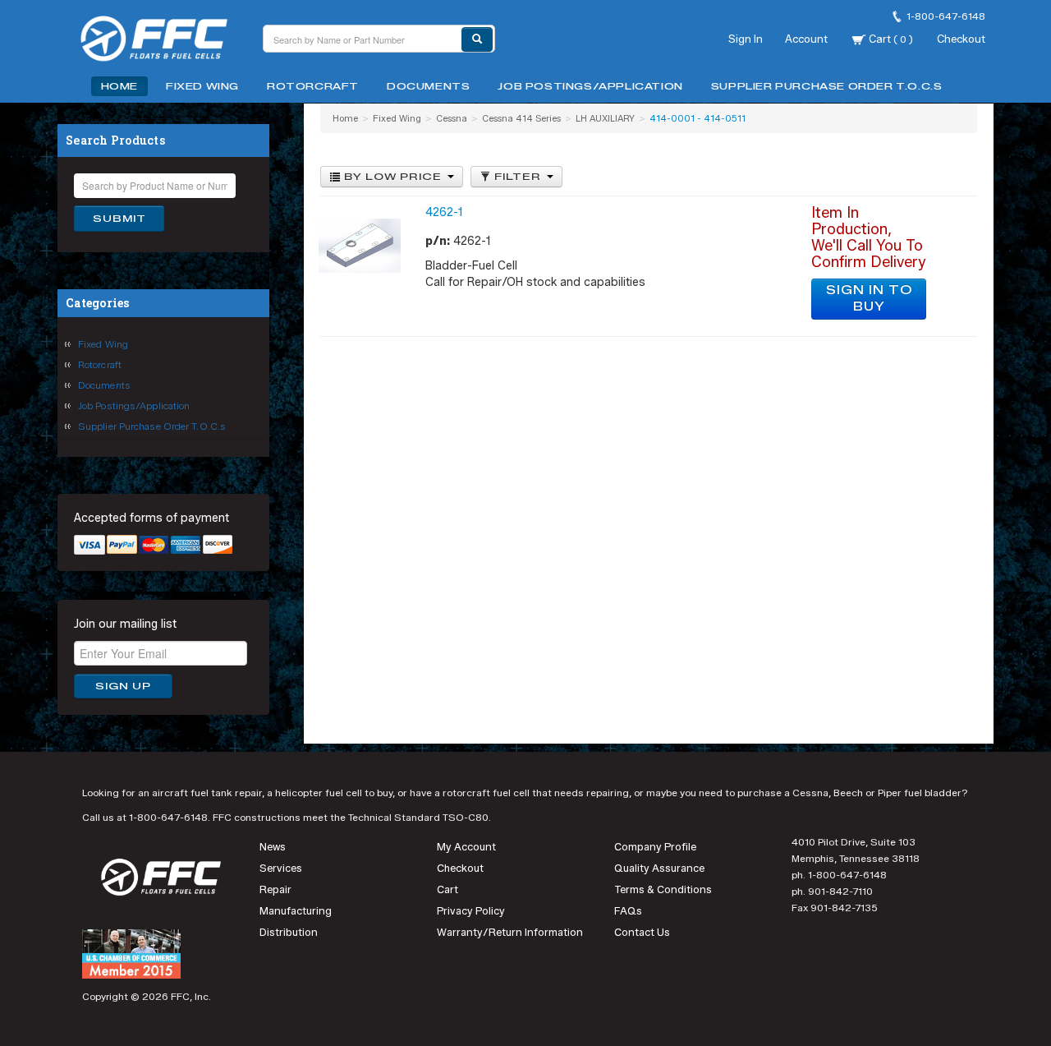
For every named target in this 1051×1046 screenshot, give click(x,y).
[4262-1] (360, 245)
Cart (889, 38)
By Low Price (393, 176)
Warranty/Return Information (510, 932)
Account (806, 38)
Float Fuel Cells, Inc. (164, 41)
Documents (428, 86)
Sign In (745, 38)
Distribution (288, 932)
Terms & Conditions (663, 889)
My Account (466, 847)
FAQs (628, 911)
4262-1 (444, 212)
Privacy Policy (471, 911)
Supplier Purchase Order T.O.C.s (827, 86)
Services (280, 868)
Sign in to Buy (869, 298)
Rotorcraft (313, 86)
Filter (517, 176)
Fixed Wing (202, 86)
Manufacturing (295, 911)
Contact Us (642, 932)
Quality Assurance (659, 868)
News (272, 847)
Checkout (961, 38)
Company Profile (655, 847)
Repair (275, 889)
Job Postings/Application (590, 86)
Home (119, 86)
